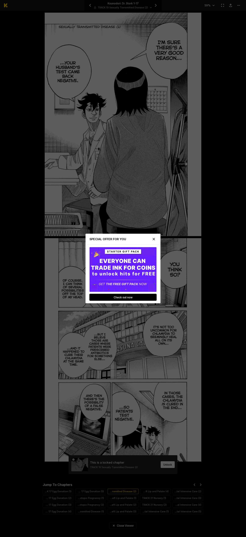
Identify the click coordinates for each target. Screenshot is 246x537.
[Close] (153, 239)
